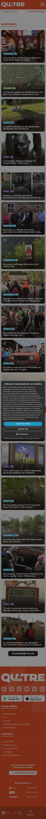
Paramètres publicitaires (19, 415)
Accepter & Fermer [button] (23, 424)
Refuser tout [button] (23, 429)
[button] (23, 434)
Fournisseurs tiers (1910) (16, 402)
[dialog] (23, 409)
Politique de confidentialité (16, 419)
